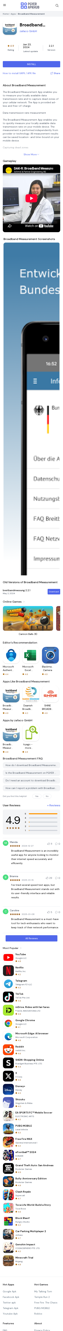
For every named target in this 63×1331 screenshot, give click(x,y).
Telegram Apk (10, 1308)
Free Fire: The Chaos (45, 1302)
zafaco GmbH (28, 31)
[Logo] (30, 5)
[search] (57, 5)
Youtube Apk (10, 1313)
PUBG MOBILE (42, 1308)
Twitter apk (9, 1302)
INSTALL (31, 64)
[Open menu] (4, 5)
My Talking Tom (43, 1291)
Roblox (38, 1313)
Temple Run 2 (42, 1297)
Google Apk (9, 1291)
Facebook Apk (11, 1297)
